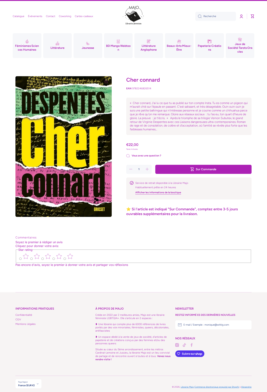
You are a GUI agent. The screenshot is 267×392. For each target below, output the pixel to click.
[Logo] (133, 16)
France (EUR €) (26, 385)
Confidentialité (23, 315)
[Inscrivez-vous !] (247, 324)
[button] (252, 16)
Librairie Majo (187, 387)
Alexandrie (246, 387)
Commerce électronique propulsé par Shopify (216, 387)
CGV (18, 319)
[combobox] (215, 16)
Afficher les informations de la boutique (158, 192)
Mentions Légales (25, 324)
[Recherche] (198, 16)
